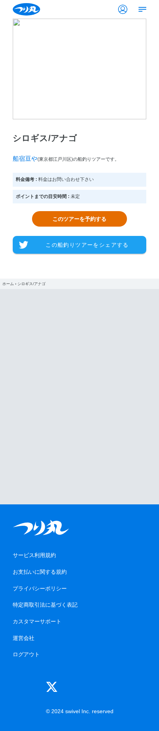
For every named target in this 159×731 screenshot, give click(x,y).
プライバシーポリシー (40, 588)
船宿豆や (25, 158)
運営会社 (23, 638)
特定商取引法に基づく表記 (45, 605)
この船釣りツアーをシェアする (87, 245)
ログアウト (26, 654)
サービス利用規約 (34, 555)
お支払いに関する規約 (40, 572)
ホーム (8, 284)
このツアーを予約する (79, 219)
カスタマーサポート (37, 621)
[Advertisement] (79, 396)
